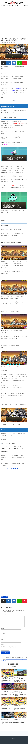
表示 (15, 100)
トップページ (3, 5)
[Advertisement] (14, 23)
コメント (3, 614)
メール (3, 633)
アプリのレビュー (10, 5)
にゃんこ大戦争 (5, 596)
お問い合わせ (14, 738)
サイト (2, 639)
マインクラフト (17, 5)
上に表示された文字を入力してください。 (10, 646)
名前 (2, 628)
